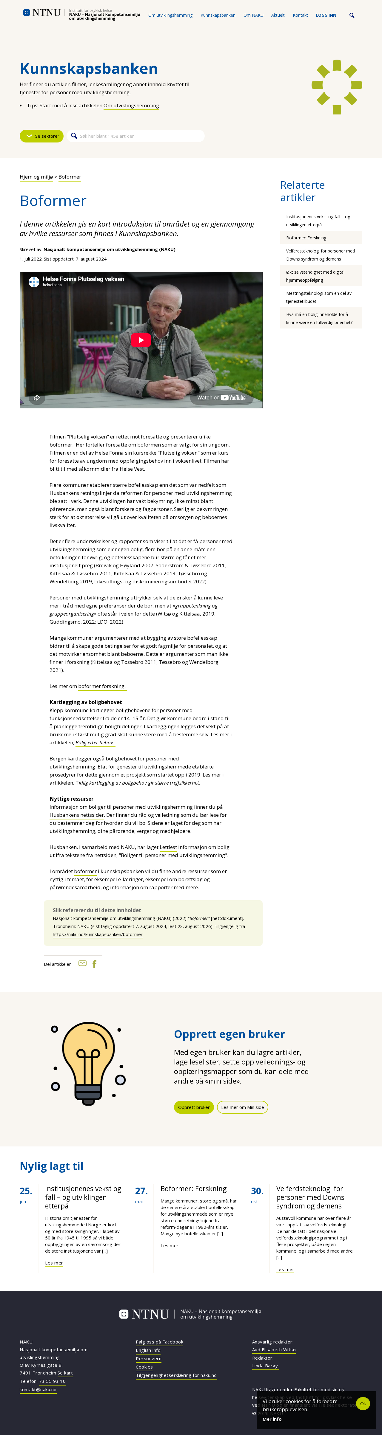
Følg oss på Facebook (159, 1342)
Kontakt (300, 15)
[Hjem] (82, 15)
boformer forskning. (102, 686)
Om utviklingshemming (170, 15)
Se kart (65, 1373)
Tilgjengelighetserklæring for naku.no (176, 1375)
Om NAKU (254, 15)
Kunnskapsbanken (218, 15)
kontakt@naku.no (38, 1389)
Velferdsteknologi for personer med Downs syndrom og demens (310, 1197)
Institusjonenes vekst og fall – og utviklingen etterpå (83, 1197)
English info (148, 1350)
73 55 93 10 (52, 1381)
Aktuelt (278, 15)
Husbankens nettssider (77, 814)
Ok (363, 1403)
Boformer (69, 176)
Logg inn (326, 15)
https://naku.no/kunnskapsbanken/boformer (98, 934)
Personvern (148, 1358)
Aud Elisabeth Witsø (274, 1349)
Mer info (272, 1419)
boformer (85, 871)
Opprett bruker (194, 1107)
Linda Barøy (265, 1366)
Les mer (54, 1263)
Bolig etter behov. (95, 742)
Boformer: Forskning (306, 238)
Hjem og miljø (36, 176)
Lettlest (168, 847)
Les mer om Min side (242, 1107)
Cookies (144, 1367)
